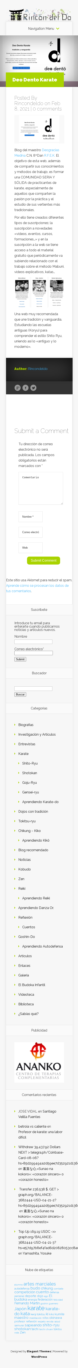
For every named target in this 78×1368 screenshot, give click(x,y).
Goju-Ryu (29, 783)
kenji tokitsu (38, 1314)
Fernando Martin (27, 1303)
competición (24, 1292)
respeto (42, 1321)
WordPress (39, 1356)
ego (46, 1296)
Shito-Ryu (30, 763)
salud (57, 1321)
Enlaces (24, 966)
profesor (19, 1321)
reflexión (31, 1321)
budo (35, 1288)
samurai (19, 1325)
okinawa (55, 1318)
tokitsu (58, 1329)
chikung (47, 1288)
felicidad (58, 1299)
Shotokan (29, 773)
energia (32, 1299)
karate (36, 1308)
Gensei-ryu (30, 792)
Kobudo (24, 869)
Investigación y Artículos (37, 734)
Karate (23, 754)
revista (49, 1321)
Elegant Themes (39, 1351)
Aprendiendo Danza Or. (36, 908)
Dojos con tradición (33, 812)
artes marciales (40, 1284)
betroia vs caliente (32, 1126)
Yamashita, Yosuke (37, 1253)
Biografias (25, 725)
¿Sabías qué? (28, 1014)
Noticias (24, 860)
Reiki (21, 889)
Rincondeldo (28, 103)
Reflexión (25, 917)
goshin (44, 1303)
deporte (30, 1296)
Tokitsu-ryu (27, 821)
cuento (42, 1292)
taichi (35, 1329)
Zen (21, 879)
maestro (21, 1317)
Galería (23, 975)
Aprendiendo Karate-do (40, 802)
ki (47, 1314)
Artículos (25, 956)
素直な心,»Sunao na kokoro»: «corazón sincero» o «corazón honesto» (41, 1174)
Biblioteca (26, 1004)
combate (58, 1288)
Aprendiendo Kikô (36, 840)
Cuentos (28, 927)
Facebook (25, 388)
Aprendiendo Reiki (36, 898)
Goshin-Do (26, 937)
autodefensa (22, 1288)
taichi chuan (46, 1329)
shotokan (22, 1329)
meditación (35, 1317)
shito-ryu (51, 1325)
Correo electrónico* (29, 649)
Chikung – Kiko (29, 831)
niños (45, 1317)
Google (17, 388)
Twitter (33, 388)
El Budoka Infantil (31, 985)
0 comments (47, 109)
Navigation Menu (41, 28)
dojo (40, 1296)
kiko (51, 1314)
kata (25, 1313)
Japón (20, 1308)
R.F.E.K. (49, 155)
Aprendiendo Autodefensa (42, 946)
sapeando (33, 1325)
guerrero (53, 1303)
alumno (18, 1284)
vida (16, 1332)
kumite (59, 1314)
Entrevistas (26, 744)
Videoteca (26, 995)
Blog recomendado (33, 850)
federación (45, 1299)
